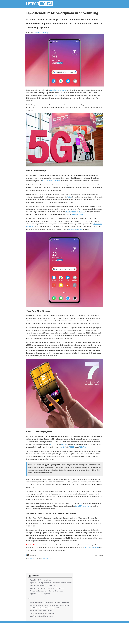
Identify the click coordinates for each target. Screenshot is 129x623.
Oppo (32, 558)
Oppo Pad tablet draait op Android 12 (42, 585)
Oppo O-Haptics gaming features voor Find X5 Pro (47, 588)
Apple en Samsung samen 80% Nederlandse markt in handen (51, 583)
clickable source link (92, 547)
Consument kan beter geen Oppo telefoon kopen (46, 591)
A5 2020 (72, 447)
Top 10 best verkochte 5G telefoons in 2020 (44, 608)
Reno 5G (82, 212)
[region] (50, 564)
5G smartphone (70, 212)
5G (44, 558)
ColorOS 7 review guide (83, 506)
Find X (63, 444)
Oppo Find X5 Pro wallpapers (40, 594)
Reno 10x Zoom (77, 214)
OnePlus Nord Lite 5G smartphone (41, 616)
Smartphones (49, 558)
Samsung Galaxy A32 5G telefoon (41, 610)
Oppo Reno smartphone (58, 90)
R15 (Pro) (82, 447)
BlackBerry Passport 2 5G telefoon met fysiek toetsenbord (49, 602)
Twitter (69, 197)
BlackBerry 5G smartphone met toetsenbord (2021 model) (49, 605)
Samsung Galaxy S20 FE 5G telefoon (42, 613)
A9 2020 (63, 447)
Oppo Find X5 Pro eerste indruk (40, 580)
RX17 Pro (53, 444)
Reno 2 (55, 95)
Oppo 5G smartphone (75, 229)
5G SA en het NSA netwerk (51, 181)
